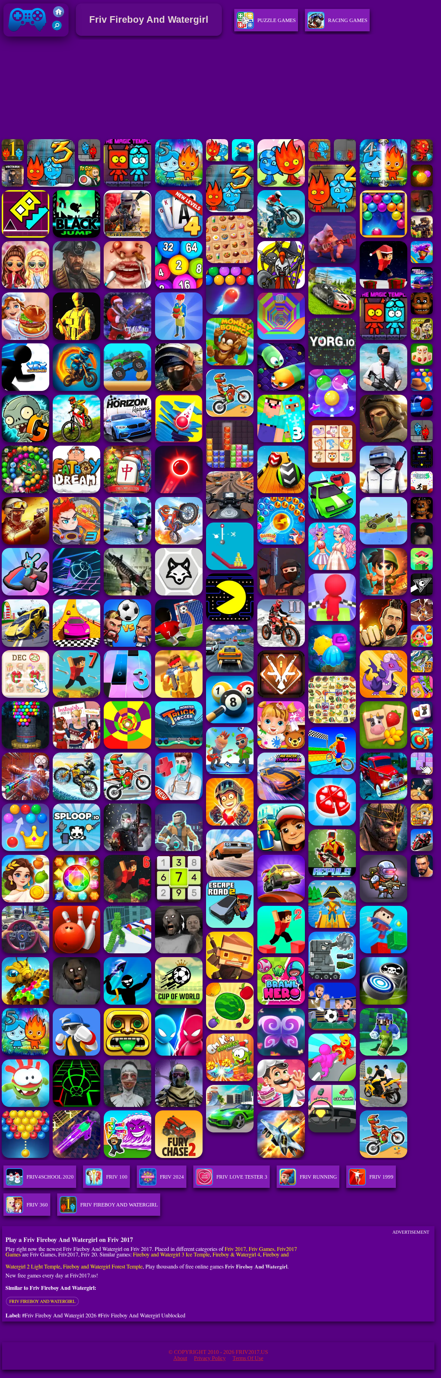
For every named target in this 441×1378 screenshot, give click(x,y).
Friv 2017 (17, 38)
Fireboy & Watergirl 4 (236, 1254)
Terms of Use (248, 1358)
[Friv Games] (58, 15)
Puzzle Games (276, 20)
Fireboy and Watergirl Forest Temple (103, 1266)
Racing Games (347, 20)
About (180, 1358)
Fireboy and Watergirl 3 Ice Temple (171, 1254)
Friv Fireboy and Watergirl (42, 1301)
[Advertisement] (220, 89)
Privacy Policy (210, 1358)
